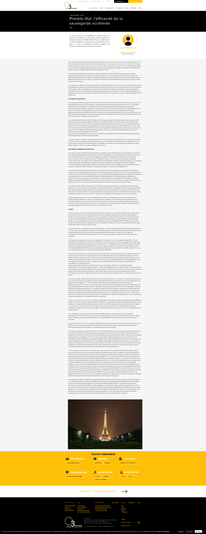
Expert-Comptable (101, 479)
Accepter (198, 531)
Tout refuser (189, 531)
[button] (93, 8)
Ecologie (98, 462)
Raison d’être (68, 508)
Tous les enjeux (81, 505)
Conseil (106, 476)
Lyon (130, 476)
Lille (123, 476)
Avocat (97, 476)
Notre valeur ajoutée (70, 505)
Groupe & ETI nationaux (128, 462)
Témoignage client (73, 462)
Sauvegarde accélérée (74, 476)
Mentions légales (125, 525)
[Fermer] (204, 531)
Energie (107, 462)
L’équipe (67, 507)
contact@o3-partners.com (108, 526)
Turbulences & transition (83, 510)
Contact (123, 519)
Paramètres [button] (181, 531)
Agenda (108, 1)
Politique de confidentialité (162, 531)
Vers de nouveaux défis (83, 512)
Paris (122, 505)
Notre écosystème (69, 510)
